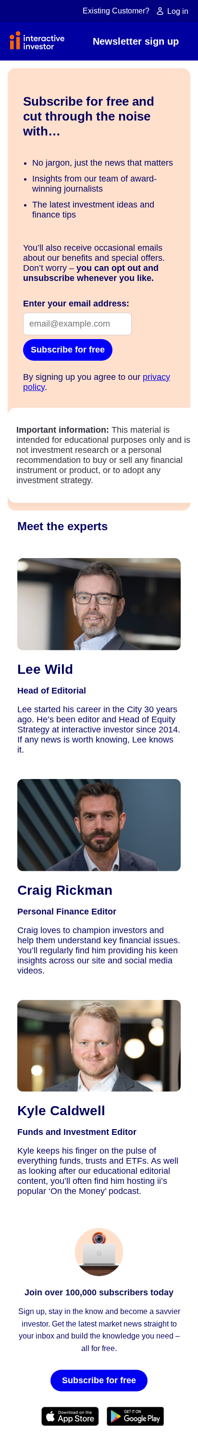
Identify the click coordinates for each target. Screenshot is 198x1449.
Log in (176, 11)
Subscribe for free (68, 349)
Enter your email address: (76, 303)
